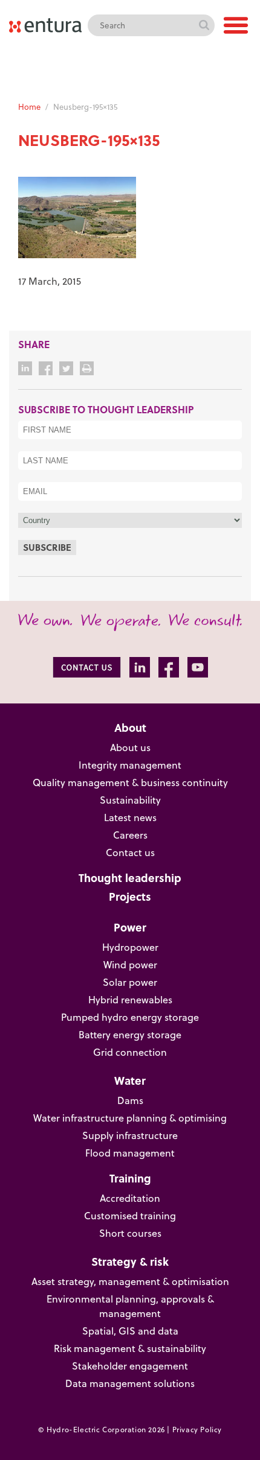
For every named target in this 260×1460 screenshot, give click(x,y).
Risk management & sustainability (130, 1348)
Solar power (130, 982)
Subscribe (47, 547)
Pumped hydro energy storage (130, 1017)
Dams (130, 1100)
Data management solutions (130, 1383)
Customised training (130, 1215)
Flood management (130, 1153)
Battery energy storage (130, 1034)
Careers (130, 835)
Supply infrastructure (130, 1135)
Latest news (130, 817)
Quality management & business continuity (130, 782)
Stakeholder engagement (130, 1366)
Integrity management (130, 765)
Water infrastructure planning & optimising (130, 1118)
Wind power (130, 964)
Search (204, 25)
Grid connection (130, 1052)
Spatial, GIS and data (130, 1331)
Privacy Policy (197, 1429)
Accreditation (130, 1198)
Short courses (130, 1233)
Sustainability (130, 800)
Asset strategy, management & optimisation (130, 1281)
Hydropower (130, 947)
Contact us (130, 852)
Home (29, 106)
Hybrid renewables (130, 999)
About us (130, 747)
